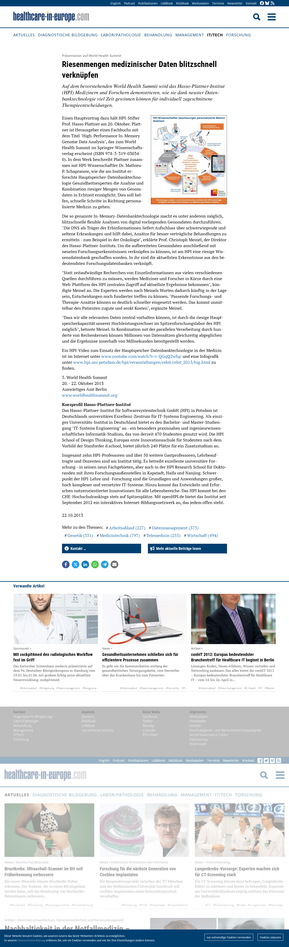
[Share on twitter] (75, 564)
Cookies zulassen (270, 937)
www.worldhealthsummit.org (89, 395)
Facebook (150, 716)
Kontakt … (77, 548)
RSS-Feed (150, 734)
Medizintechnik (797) (120, 535)
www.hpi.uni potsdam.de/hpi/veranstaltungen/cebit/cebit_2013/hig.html (141, 362)
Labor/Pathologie (121, 34)
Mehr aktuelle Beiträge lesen (177, 548)
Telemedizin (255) (163, 535)
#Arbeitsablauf (28, 688)
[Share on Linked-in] (85, 564)
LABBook (167, 3)
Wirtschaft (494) (202, 535)
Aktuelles (24, 34)
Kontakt (251, 3)
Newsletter (235, 3)
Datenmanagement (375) (175, 528)
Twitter (148, 721)
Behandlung (158, 34)
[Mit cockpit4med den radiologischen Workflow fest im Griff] (55, 619)
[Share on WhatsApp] (95, 564)
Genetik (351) (80, 535)
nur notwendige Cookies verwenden (229, 937)
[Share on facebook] (66, 564)
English (115, 3)
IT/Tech (215, 34)
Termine (218, 3)
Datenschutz (199, 739)
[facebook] (262, 3)
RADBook (182, 3)
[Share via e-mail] (114, 564)
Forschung (238, 34)
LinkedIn (149, 730)
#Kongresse (90, 688)
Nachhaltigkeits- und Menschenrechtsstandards (225, 730)
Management (189, 34)
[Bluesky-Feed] (267, 3)
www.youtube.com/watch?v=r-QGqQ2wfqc (141, 356)
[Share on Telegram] (105, 564)
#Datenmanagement (68, 688)
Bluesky (148, 725)
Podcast (129, 3)
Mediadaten (200, 3)
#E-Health (250, 688)
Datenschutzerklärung (31, 940)
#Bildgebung (46, 688)
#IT (184, 688)
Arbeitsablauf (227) (127, 528)
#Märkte (269, 688)
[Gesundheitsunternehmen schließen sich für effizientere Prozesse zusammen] (144, 619)
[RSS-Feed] (272, 3)
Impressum (198, 743)
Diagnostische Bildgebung (68, 34)
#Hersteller (172, 688)
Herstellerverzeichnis (97, 730)
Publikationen (148, 3)
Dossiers (87, 716)
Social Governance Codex (209, 734)
